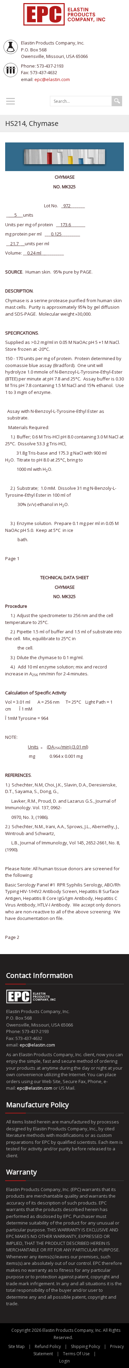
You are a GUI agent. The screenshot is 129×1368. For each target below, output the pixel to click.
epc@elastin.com (52, 79)
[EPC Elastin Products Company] (64, 14)
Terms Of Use (76, 1354)
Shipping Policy (85, 1346)
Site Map (16, 1346)
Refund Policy (48, 1346)
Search (117, 101)
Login (64, 1361)
